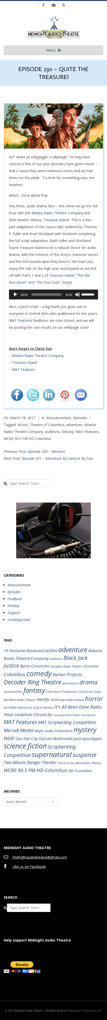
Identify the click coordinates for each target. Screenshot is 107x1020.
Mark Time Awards (85, 715)
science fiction (25, 746)
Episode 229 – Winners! (46, 451)
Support (13, 612)
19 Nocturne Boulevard (24, 650)
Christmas (91, 666)
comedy (39, 673)
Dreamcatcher (13, 692)
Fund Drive (85, 692)
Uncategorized (18, 619)
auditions (52, 431)
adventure (74, 424)
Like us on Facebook (29, 866)
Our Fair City (27, 738)
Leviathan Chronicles (33, 714)
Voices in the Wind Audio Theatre (79, 763)
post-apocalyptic (88, 738)
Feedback (14, 598)
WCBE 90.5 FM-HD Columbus (27, 438)
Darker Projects (67, 674)
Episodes (80, 417)
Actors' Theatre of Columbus (41, 424)
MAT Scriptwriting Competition (67, 722)
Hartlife (43, 699)
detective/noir (70, 683)
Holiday (13, 605)
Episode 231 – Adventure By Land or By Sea (57, 458)
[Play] (15, 294)
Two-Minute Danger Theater (30, 762)
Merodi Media (18, 730)
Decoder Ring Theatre (32, 682)
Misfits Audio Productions (53, 730)
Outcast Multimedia (56, 738)
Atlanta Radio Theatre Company (57, 213)
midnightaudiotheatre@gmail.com (39, 857)
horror (94, 699)
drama (88, 682)
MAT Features (20, 320)
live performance (63, 715)
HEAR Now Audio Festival (67, 700)
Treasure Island (56, 219)
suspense (85, 755)
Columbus (14, 674)
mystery (84, 729)
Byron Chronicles (34, 666)
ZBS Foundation (80, 770)
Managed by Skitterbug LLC (85, 1010)
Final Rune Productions (61, 692)
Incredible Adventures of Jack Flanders (29, 707)
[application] (53, 294)
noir (9, 738)
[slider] (89, 294)
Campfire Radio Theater (66, 666)
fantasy (68, 431)
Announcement (58, 417)
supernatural (52, 754)
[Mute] (77, 294)
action (51, 650)
